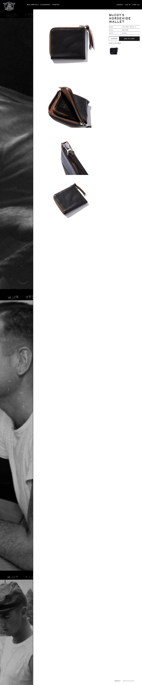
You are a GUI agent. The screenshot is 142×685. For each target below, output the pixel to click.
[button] (68, 44)
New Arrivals (33, 4)
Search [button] (119, 4)
